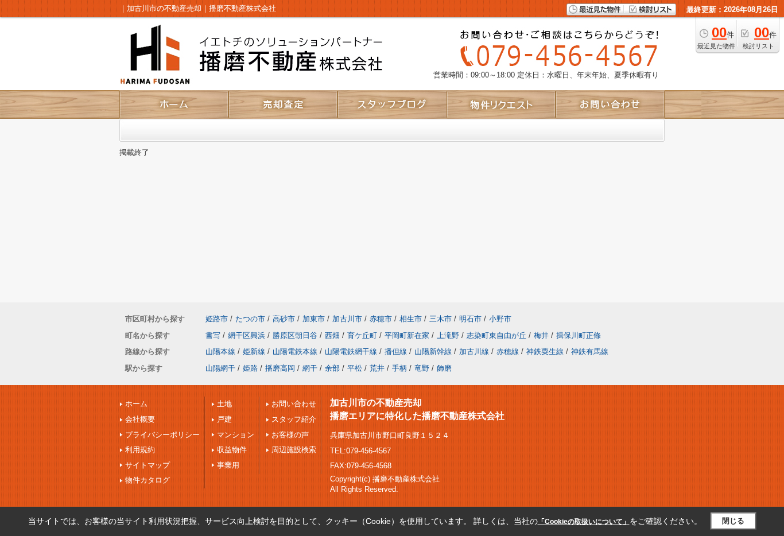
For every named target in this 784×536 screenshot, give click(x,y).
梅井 (541, 335)
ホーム (136, 403)
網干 (309, 368)
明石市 (470, 318)
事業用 (228, 465)
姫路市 (216, 318)
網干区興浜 (246, 335)
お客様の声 (290, 434)
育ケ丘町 (362, 335)
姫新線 (254, 351)
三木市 (440, 318)
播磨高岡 (280, 368)
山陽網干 (220, 368)
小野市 (500, 318)
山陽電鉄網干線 (351, 351)
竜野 (421, 368)
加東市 (313, 318)
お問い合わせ (293, 403)
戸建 (224, 419)
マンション (235, 434)
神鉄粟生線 (545, 351)
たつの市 (250, 318)
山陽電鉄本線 (295, 351)
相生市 (410, 318)
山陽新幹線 (433, 351)
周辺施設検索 (293, 449)
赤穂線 (507, 351)
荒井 (377, 368)
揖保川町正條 (578, 335)
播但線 (396, 351)
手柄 (399, 368)
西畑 (332, 335)
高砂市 (284, 318)
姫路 (250, 368)
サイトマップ (147, 465)
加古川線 (474, 351)
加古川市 (347, 318)
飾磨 (444, 368)
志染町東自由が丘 (496, 335)
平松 (354, 368)
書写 (212, 335)
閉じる (733, 520)
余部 (332, 368)
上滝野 (448, 335)
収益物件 (232, 449)
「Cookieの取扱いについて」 (584, 522)
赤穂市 (381, 318)
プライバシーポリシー (162, 434)
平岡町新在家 (407, 335)
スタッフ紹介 (293, 419)
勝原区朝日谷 (295, 335)
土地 (224, 403)
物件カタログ (147, 480)
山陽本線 (220, 351)
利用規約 (140, 449)
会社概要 (140, 419)
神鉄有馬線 (589, 351)
